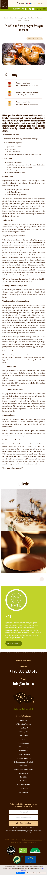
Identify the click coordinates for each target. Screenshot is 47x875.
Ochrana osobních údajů (23, 762)
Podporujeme (23, 743)
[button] (42, 579)
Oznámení (23, 766)
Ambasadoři (23, 788)
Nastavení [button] (41, 873)
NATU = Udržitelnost (23, 724)
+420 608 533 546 (23, 671)
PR (23, 739)
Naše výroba (23, 732)
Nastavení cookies (28, 840)
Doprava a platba (23, 754)
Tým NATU (23, 728)
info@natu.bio (23, 683)
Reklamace (23, 773)
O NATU (23, 720)
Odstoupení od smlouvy (23, 769)
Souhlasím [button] (20, 873)
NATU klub (24, 735)
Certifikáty (23, 777)
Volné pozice (23, 792)
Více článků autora (13, 643)
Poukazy (23, 781)
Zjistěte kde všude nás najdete (24, 709)
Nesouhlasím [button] (31, 873)
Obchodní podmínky (23, 758)
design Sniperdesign (29, 842)
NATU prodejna (23, 747)
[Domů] (4, 4)
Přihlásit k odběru (23, 823)
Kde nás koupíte (23, 785)
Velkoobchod (23, 751)
